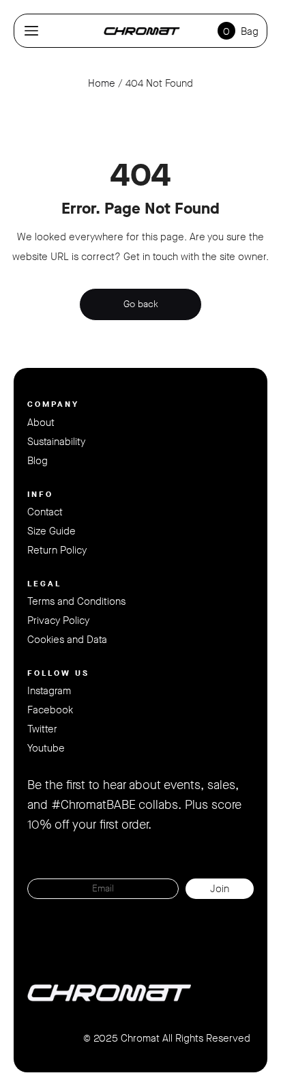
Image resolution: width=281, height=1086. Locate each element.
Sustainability (56, 441)
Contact (45, 512)
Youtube (46, 748)
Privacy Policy (58, 620)
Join (219, 889)
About (41, 422)
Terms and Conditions (76, 601)
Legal (44, 583)
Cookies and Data (67, 639)
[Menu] (31, 30)
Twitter (42, 729)
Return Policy (57, 550)
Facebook (50, 710)
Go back (140, 304)
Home (101, 83)
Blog (37, 461)
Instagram (49, 691)
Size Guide (51, 531)
